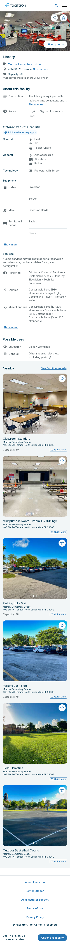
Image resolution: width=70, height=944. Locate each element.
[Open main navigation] (64, 5)
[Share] (54, 17)
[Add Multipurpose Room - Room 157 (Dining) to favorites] (62, 460)
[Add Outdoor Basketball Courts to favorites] (62, 790)
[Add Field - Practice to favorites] (62, 707)
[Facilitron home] (15, 8)
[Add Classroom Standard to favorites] (62, 378)
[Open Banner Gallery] (35, 31)
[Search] (56, 6)
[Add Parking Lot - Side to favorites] (62, 625)
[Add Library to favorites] (63, 17)
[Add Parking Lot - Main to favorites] (62, 543)
